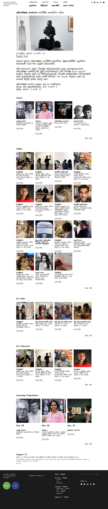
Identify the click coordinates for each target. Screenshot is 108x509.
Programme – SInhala (63, 488)
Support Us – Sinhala (62, 497)
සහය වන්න (68, 5)
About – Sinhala (60, 474)
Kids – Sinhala (61, 490)
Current (59, 479)
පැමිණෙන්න (33, 2)
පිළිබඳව (44, 5)
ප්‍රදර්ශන (32, 5)
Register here (22, 56)
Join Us (18, 463)
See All (88, 138)
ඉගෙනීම (55, 5)
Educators (59, 493)
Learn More (19, 128)
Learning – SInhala (61, 486)
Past (58, 481)
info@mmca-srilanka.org (36, 475)
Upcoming (60, 483)
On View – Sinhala (61, 478)
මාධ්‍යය (55, 2)
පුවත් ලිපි (45, 2)
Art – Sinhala (61, 491)
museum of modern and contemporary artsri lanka (9, 475)
